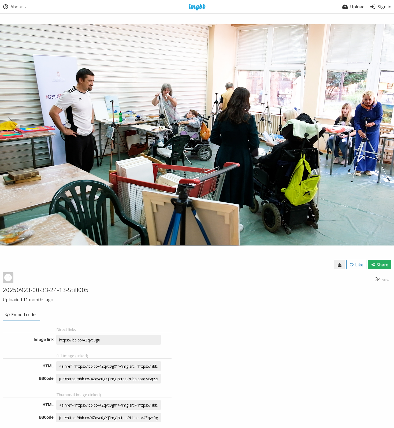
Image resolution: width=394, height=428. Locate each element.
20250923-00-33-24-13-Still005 (46, 290)
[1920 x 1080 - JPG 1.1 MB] (339, 264)
